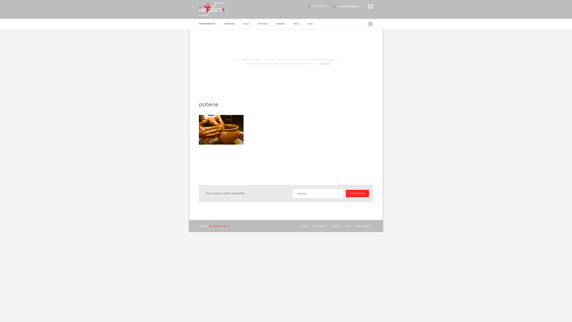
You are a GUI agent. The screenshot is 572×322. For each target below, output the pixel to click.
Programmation (320, 226)
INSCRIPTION (357, 193)
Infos (296, 24)
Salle (246, 24)
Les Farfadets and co (219, 226)
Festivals (263, 24)
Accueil (304, 226)
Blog (310, 24)
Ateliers (280, 24)
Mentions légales (362, 226)
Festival (335, 226)
